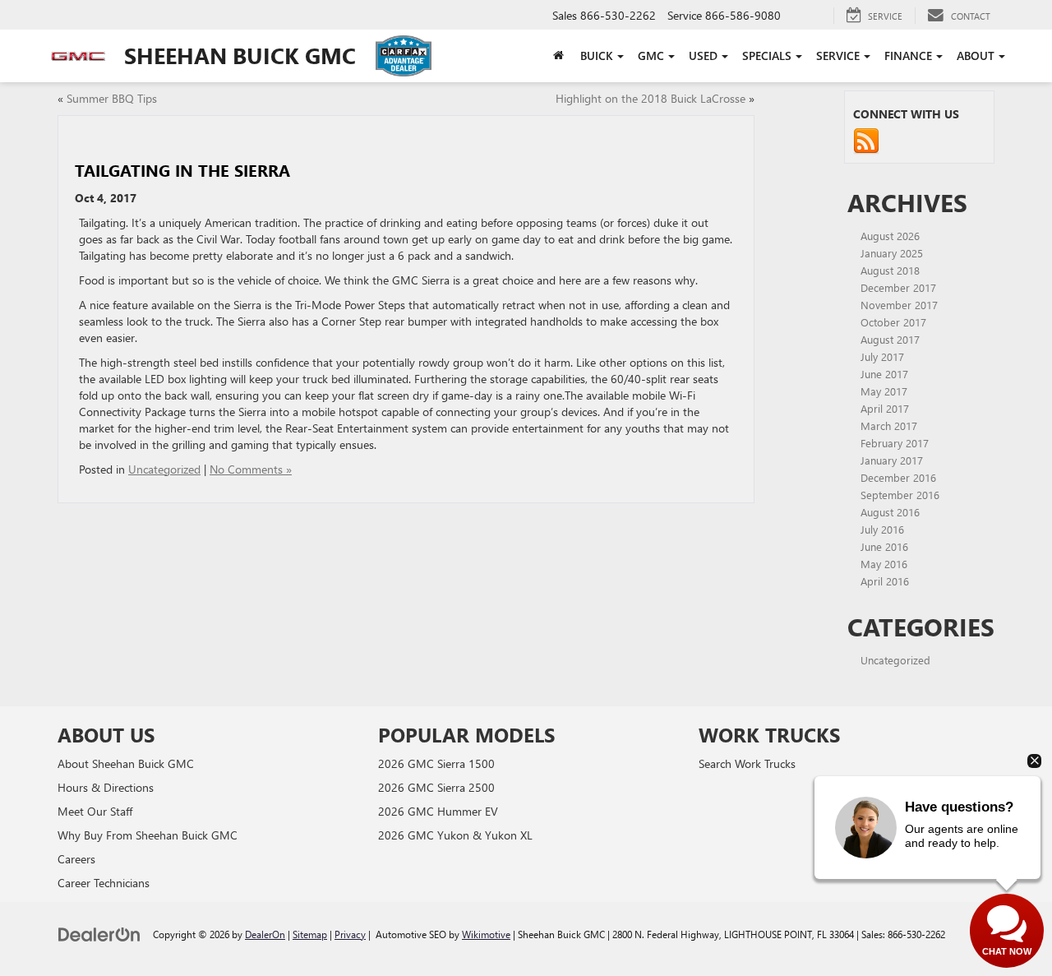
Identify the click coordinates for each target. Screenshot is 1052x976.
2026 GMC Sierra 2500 (436, 787)
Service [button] (838, 55)
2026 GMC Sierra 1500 (436, 763)
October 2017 (893, 322)
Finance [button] (908, 55)
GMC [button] (651, 55)
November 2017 (899, 305)
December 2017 (898, 287)
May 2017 (884, 391)
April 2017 (885, 408)
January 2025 (892, 253)
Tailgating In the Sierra (182, 170)
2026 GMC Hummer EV (438, 811)
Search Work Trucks (747, 763)
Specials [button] (766, 55)
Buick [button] (596, 55)
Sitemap (310, 934)
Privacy (350, 934)
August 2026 (890, 236)
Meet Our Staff (95, 811)
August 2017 (890, 339)
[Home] (558, 56)
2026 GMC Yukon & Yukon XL (455, 835)
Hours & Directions (106, 787)
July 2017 (882, 356)
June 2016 (884, 546)
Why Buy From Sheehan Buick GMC (148, 835)
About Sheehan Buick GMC (126, 763)
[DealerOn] (99, 933)
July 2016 (882, 529)
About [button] (975, 55)
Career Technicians (104, 882)
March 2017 (889, 425)
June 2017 (884, 374)
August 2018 (890, 270)
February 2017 (895, 443)
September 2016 (900, 495)
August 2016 (890, 512)
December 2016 (898, 477)
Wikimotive (486, 934)
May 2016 (884, 564)
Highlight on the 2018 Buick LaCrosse (650, 98)
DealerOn (265, 934)
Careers (76, 859)
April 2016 (885, 581)
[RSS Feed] (866, 140)
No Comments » (251, 469)
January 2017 (892, 460)
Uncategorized (164, 469)
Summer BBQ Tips (112, 98)
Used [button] (703, 55)
